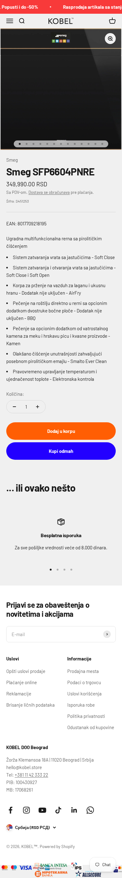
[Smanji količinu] (14, 406)
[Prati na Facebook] (10, 810)
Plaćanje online (21, 682)
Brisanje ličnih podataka (30, 705)
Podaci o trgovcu (84, 682)
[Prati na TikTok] (58, 810)
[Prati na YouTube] (42, 810)
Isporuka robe (81, 705)
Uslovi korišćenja (84, 693)
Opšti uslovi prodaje (25, 671)
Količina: (15, 394)
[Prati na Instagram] (26, 810)
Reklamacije (18, 693)
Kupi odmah (61, 451)
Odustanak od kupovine (90, 727)
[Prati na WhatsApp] (90, 810)
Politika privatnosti (86, 716)
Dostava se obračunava (49, 192)
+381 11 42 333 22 (31, 774)
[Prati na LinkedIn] (74, 810)
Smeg (12, 160)
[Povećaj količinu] (37, 406)
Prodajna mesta (83, 671)
